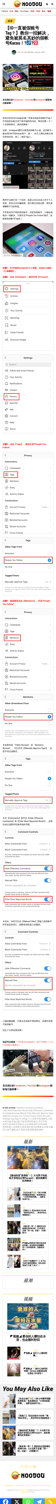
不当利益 (23, 1119)
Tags (16, 1119)
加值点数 (16, 1121)
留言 (36, 1124)
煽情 (31, 1124)
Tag (12, 1119)
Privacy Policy (46, 1486)
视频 (49, 11)
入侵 (50, 1119)
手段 (45, 1121)
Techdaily (14, 187)
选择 (23, 1130)
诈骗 (51, 1127)
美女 (44, 11)
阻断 (32, 1130)
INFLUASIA (25, 1492)
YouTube (29, 100)
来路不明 (15, 1124)
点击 (27, 1124)
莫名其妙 (26, 1127)
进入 (18, 1130)
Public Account (43, 1116)
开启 (40, 1121)
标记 (22, 1124)
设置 (46, 1127)
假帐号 (44, 1119)
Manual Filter (26, 1113)
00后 (38, 11)
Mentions (7, 1116)
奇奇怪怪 (29, 1121)
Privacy (32, 1116)
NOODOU (23, 1490)
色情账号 (17, 1127)
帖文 (36, 1121)
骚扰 (37, 1130)
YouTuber (24, 11)
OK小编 (23, 52)
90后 (32, 11)
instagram (9, 1113)
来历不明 (7, 1124)
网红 (16, 11)
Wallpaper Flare (16, 255)
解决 (42, 1127)
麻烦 (41, 1130)
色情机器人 (8, 1127)
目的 (40, 1124)
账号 (9, 1130)
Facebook (18, 100)
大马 (11, 11)
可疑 (22, 1121)
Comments (38, 1108)
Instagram (41, 100)
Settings (6, 1119)
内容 (5, 1121)
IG (4, 1113)
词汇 (5, 1130)
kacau (17, 1113)
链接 (27, 1130)
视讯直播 (35, 1127)
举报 (39, 1119)
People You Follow (20, 1116)
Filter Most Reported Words (15, 1111)
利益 (9, 1121)
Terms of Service (33, 1486)
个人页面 (32, 1119)
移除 (45, 1124)
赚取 (14, 1130)
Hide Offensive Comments (41, 1111)
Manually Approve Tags (42, 1113)
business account (25, 1108)
